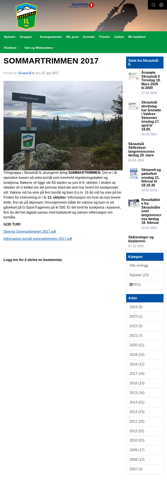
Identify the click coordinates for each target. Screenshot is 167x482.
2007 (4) (136, 469)
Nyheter (9, 36)
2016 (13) (137, 383)
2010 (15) (137, 440)
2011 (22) (137, 431)
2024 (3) (136, 307)
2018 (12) (137, 364)
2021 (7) (136, 335)
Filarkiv (104, 36)
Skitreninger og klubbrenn (141, 239)
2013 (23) (137, 412)
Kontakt (89, 36)
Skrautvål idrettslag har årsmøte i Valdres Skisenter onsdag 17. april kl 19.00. (151, 115)
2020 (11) (137, 345)
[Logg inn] (161, 5)
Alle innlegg (139, 265)
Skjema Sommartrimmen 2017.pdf (29, 231)
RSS (137, 284)
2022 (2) (136, 326)
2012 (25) (137, 421)
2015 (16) (137, 393)
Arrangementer (51, 36)
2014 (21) (137, 402)
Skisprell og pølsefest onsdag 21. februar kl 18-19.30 (151, 177)
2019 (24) (137, 354)
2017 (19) (137, 373)
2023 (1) (136, 316)
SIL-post (72, 36)
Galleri (119, 36)
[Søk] (153, 5)
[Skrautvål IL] (83, 16)
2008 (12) (137, 459)
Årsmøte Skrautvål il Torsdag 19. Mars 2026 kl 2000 (151, 80)
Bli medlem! (137, 36)
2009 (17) (137, 450)
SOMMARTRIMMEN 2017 (51, 60)
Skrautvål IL (26, 73)
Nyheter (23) (139, 275)
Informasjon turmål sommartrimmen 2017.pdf (37, 239)
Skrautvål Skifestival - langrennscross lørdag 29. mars (141, 149)
